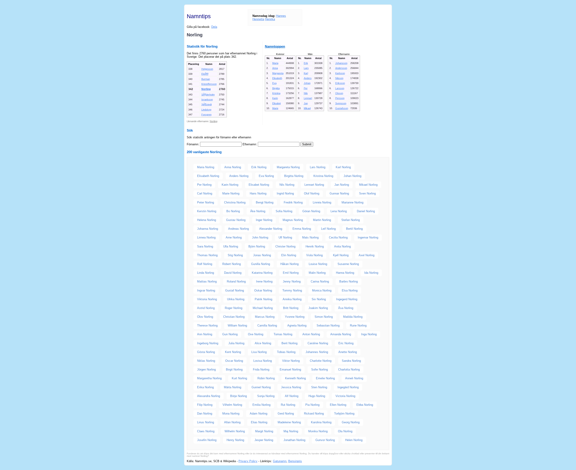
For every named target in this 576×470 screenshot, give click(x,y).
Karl (306, 73)
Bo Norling (233, 211)
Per (306, 88)
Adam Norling (258, 413)
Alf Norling (291, 396)
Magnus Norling (293, 220)
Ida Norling (371, 272)
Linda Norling (205, 272)
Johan (307, 83)
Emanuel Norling (290, 369)
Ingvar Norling (206, 290)
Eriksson (340, 83)
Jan (306, 103)
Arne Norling (234, 237)
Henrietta (258, 19)
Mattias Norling (207, 281)
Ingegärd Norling (348, 387)
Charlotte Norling (320, 360)
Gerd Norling (286, 413)
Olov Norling (205, 316)
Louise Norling (318, 264)
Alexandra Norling (208, 396)
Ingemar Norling (368, 237)
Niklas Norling (206, 360)
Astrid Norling (206, 308)
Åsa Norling (345, 308)
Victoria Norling (345, 396)
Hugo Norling (316, 396)
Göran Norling (311, 211)
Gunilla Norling (260, 264)
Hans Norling (258, 193)
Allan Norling (232, 422)
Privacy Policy (247, 461)
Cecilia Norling (338, 237)
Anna (275, 68)
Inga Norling (369, 334)
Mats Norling (310, 237)
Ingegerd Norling (346, 299)
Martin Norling (322, 220)
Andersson (341, 68)
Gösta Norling (206, 352)
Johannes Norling (317, 352)
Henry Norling (235, 440)
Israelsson (207, 99)
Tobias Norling (286, 352)
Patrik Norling (263, 299)
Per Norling (204, 184)
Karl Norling (343, 167)
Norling (206, 89)
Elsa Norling (350, 290)
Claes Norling (205, 431)
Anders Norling (238, 176)
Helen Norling (353, 440)
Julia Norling (236, 343)
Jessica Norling (291, 387)
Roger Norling (233, 308)
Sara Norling (205, 246)
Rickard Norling (314, 413)
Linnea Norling (206, 237)
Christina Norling (234, 202)
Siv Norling (319, 299)
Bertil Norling (354, 228)
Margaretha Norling (209, 378)
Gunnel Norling (261, 387)
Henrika (270, 19)
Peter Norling (205, 202)
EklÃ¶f (204, 74)
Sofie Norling (319, 369)
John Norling (260, 237)
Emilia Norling (261, 404)
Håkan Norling (289, 264)
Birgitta (276, 88)
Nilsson (339, 78)
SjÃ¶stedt (206, 104)
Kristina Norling (323, 176)
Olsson (339, 93)
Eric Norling (345, 343)
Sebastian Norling (328, 325)
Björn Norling (256, 246)
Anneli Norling (354, 378)
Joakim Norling (318, 308)
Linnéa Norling (322, 202)
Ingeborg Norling (207, 343)
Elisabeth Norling (208, 176)
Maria (275, 63)
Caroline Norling (318, 343)
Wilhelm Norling (235, 431)
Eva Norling (266, 176)
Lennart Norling (314, 184)
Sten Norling (319, 387)
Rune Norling (358, 325)
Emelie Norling (325, 378)
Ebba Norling (364, 404)
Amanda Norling (340, 334)
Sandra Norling (351, 360)
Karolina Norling (321, 422)
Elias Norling (259, 422)
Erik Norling (258, 167)
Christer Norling (285, 246)
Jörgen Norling (206, 369)
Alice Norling (263, 343)
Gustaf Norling (234, 290)
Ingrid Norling (285, 193)
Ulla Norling (230, 246)
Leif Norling (328, 228)
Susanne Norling (348, 264)
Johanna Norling (207, 228)
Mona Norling (230, 413)
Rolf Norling (204, 264)
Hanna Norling (345, 272)
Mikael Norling (368, 184)
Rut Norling (288, 404)
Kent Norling (233, 352)
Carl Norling (204, 193)
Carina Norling (320, 281)
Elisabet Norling (259, 184)
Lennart (308, 98)
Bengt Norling (264, 202)
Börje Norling (238, 396)
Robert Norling (231, 264)
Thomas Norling (207, 255)
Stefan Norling (350, 220)
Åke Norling (257, 211)
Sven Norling (367, 193)
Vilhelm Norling (232, 404)
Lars (306, 68)
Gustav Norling (235, 220)
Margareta (278, 73)
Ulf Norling (285, 237)
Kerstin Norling (206, 211)
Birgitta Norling (293, 176)
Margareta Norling (288, 167)
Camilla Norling (267, 325)
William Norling (237, 325)
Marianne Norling (352, 202)
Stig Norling (235, 255)
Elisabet (276, 103)
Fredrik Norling (293, 202)
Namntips (199, 16)
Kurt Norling (239, 378)
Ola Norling (345, 431)
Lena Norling (339, 211)
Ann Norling (204, 334)
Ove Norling (255, 334)
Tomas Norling (283, 334)
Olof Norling (311, 193)
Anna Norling (232, 167)
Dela (214, 27)
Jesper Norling (263, 440)
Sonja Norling (265, 396)
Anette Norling (347, 352)
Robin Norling (266, 378)
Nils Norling (286, 184)
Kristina (276, 93)
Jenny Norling (292, 281)
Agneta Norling (296, 325)
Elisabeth (277, 78)
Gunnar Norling (339, 193)
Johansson (341, 63)
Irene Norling (264, 281)
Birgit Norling (234, 369)
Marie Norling (230, 193)
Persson (339, 98)
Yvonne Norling (294, 316)
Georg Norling (351, 422)
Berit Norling (289, 343)
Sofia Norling (284, 211)
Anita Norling (342, 246)
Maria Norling (205, 167)
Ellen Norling (338, 404)
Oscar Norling (234, 360)
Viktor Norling (291, 360)
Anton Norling (311, 334)
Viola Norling (314, 255)
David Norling (232, 272)
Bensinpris (295, 461)
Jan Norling (341, 184)
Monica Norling (321, 290)
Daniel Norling (366, 211)
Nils (306, 93)
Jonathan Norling (294, 440)
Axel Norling (366, 255)
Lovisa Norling (262, 360)
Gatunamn (279, 461)
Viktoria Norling (207, 299)
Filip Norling (204, 404)
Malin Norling (317, 272)
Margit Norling (264, 431)
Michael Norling (263, 308)
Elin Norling (288, 255)
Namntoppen (275, 46)
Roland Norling (236, 281)
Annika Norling (292, 299)
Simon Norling (324, 316)
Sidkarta (383, 461)
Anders (308, 78)
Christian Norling (234, 316)
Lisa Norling (259, 352)
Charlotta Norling (349, 369)
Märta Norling (232, 387)
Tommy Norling (292, 290)
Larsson (339, 88)
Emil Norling (291, 272)
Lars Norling (317, 167)
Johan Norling (352, 176)
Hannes (281, 16)
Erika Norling (205, 387)
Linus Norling (205, 422)
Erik (306, 63)
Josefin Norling (206, 440)
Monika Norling (318, 431)
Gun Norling (230, 334)
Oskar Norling (263, 290)
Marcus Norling (264, 316)
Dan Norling (204, 413)
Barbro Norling (348, 281)
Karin (275, 98)
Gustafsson (341, 108)
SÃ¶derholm (208, 94)
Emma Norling (301, 228)
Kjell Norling (341, 255)
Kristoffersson (209, 84)
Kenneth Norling (295, 378)
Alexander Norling (270, 228)
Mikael (307, 108)
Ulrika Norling (235, 299)
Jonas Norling (262, 255)
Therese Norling (207, 325)
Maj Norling (291, 431)
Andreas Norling (238, 228)
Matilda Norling (352, 316)
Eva (274, 83)
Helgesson (207, 69)
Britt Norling (290, 308)
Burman (205, 79)
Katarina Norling (262, 272)
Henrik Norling (315, 246)
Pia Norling (312, 404)
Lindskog (206, 109)
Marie (275, 108)
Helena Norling (206, 220)
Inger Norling (264, 220)
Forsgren (206, 114)
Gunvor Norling (325, 440)
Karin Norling (230, 184)
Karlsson (340, 73)
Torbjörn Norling (344, 413)
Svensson (340, 103)
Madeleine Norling (289, 422)
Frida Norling (261, 369)
